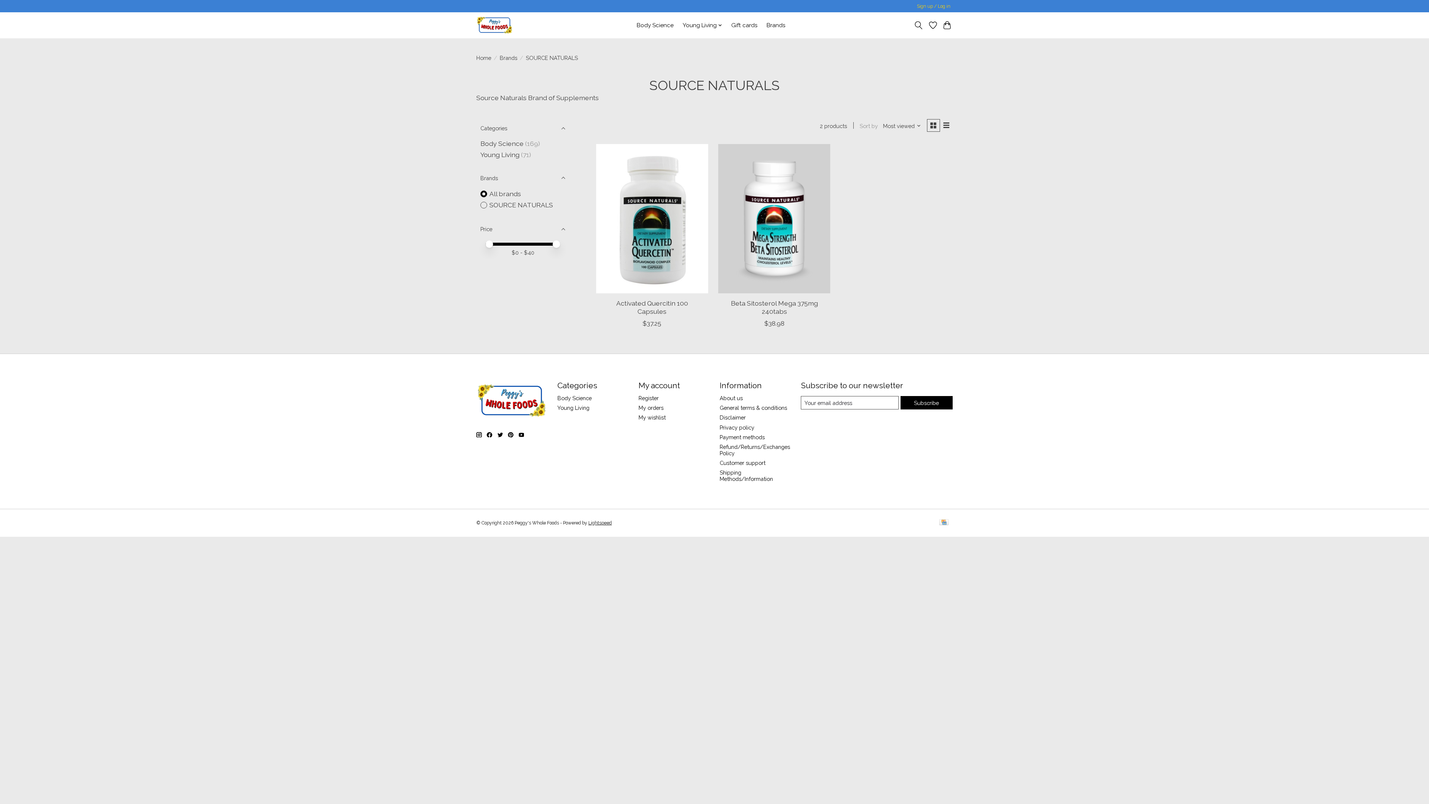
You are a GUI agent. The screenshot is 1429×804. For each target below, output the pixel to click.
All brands (505, 194)
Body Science (655, 25)
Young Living (500, 155)
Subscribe (926, 403)
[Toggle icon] (918, 25)
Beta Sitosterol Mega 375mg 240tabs (774, 307)
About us (731, 398)
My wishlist (652, 417)
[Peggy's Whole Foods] (494, 25)
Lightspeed (600, 523)
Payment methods (742, 437)
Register (649, 398)
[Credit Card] (944, 522)
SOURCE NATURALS (521, 205)
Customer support (742, 463)
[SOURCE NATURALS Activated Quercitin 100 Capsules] (652, 218)
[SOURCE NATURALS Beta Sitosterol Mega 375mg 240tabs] (774, 218)
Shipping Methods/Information (746, 475)
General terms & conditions (753, 408)
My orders (651, 408)
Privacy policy (737, 427)
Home (483, 58)
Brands (776, 25)
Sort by (869, 126)
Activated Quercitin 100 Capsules (652, 307)
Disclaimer (733, 417)
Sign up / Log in (933, 6)
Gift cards (744, 25)
